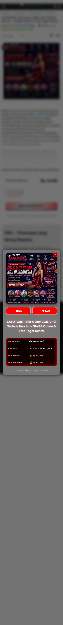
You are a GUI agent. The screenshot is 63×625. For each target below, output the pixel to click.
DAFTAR (45, 311)
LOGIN (18, 311)
